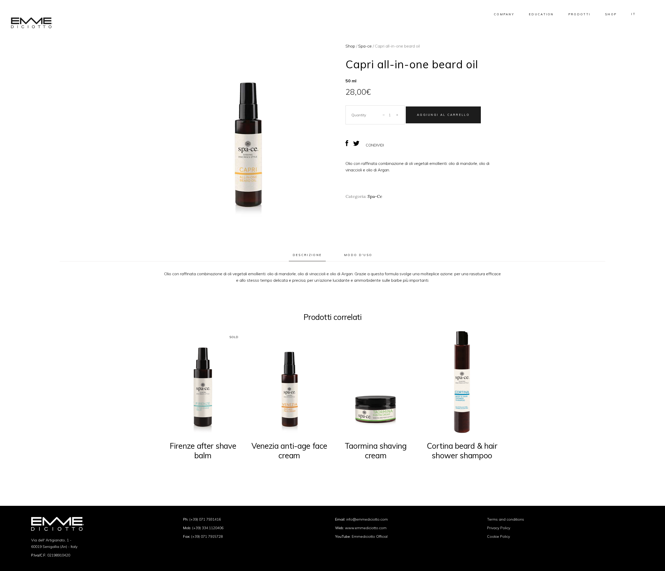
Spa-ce (365, 46)
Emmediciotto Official (370, 536)
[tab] (307, 255)
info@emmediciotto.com (367, 519)
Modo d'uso (358, 255)
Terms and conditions (505, 519)
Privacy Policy (498, 528)
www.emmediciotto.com (366, 528)
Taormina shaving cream (376, 450)
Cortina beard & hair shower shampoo (462, 450)
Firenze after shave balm (203, 450)
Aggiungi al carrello (443, 115)
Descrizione (307, 255)
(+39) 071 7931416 (205, 519)
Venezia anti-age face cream (289, 450)
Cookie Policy (498, 536)
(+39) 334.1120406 (207, 528)
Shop (350, 46)
